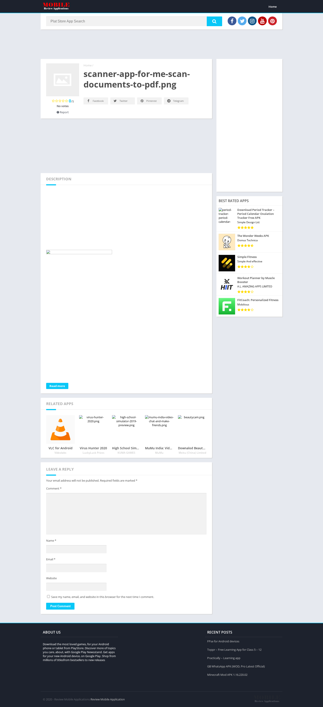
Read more (57, 386)
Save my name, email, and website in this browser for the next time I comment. (102, 597)
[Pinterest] (272, 20)
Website (51, 578)
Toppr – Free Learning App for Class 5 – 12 (234, 650)
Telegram (178, 100)
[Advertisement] (161, 44)
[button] (214, 21)
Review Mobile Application (108, 699)
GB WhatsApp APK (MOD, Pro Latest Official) (236, 666)
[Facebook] (232, 20)
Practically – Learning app (223, 658)
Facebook (98, 100)
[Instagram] (252, 20)
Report (64, 112)
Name (51, 541)
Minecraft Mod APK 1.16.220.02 (227, 675)
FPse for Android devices (223, 641)
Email (50, 559)
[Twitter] (242, 20)
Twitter (123, 100)
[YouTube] (262, 20)
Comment (54, 488)
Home (273, 7)
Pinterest (151, 100)
